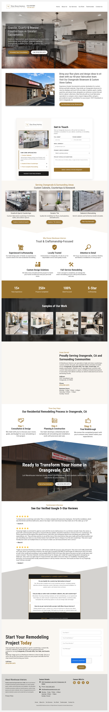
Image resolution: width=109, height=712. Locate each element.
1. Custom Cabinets (26, 155)
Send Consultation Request (72, 169)
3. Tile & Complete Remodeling (29, 167)
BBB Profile (44, 618)
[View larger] (17, 323)
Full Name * (57, 137)
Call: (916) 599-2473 (39, 52)
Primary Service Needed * (61, 150)
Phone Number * (77, 137)
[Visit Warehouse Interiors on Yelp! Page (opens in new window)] (83, 682)
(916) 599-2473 (50, 687)
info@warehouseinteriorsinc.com (51, 689)
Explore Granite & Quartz (21, 222)
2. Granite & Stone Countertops (29, 163)
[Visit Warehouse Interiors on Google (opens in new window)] (74, 682)
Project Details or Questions (63, 157)
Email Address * (59, 143)
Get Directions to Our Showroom (71, 104)
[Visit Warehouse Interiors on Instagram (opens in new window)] (78, 682)
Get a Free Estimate (45, 484)
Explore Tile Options (54, 222)
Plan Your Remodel (88, 221)
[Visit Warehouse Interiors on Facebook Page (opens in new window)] (87, 682)
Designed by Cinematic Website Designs (65, 705)
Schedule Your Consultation (18, 52)
